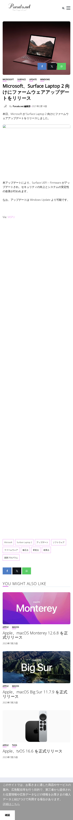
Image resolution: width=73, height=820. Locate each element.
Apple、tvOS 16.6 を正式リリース (33, 751)
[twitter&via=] (51, 66)
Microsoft (8, 79)
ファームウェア (11, 550)
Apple (6, 627)
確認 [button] (7, 815)
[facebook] (42, 66)
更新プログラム (11, 557)
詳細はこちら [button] (11, 804)
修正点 (25, 550)
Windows (45, 79)
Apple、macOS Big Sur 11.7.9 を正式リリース (35, 694)
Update (33, 79)
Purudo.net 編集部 (21, 106)
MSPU (11, 217)
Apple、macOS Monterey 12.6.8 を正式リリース (35, 635)
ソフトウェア (58, 542)
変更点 (36, 550)
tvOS (14, 745)
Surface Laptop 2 (24, 542)
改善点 (46, 550)
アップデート (42, 542)
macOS (15, 627)
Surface (21, 79)
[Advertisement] (36, 378)
